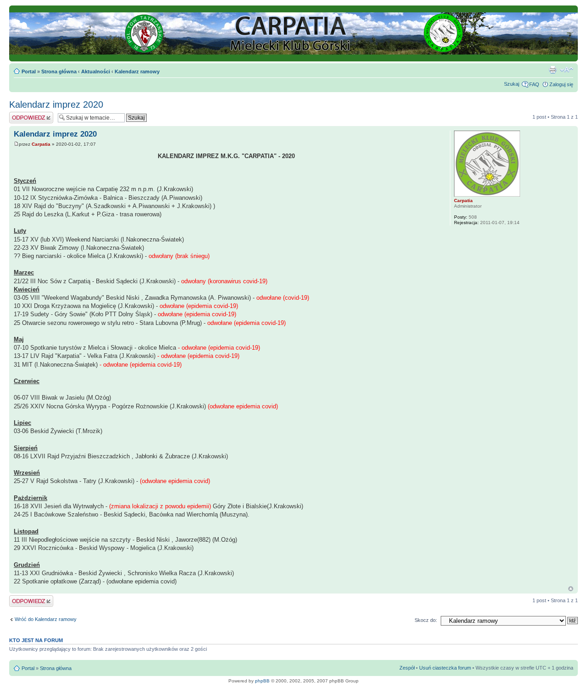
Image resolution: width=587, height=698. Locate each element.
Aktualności (95, 71)
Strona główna (59, 71)
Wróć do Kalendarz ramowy (46, 619)
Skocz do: (426, 620)
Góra (570, 588)
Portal (29, 71)
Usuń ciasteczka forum (445, 668)
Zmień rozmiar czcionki (566, 70)
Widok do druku (553, 70)
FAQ (534, 84)
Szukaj (511, 84)
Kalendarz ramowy (137, 71)
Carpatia (41, 144)
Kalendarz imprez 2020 (56, 104)
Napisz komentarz (29, 114)
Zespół (407, 668)
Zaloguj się (561, 84)
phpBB (262, 680)
